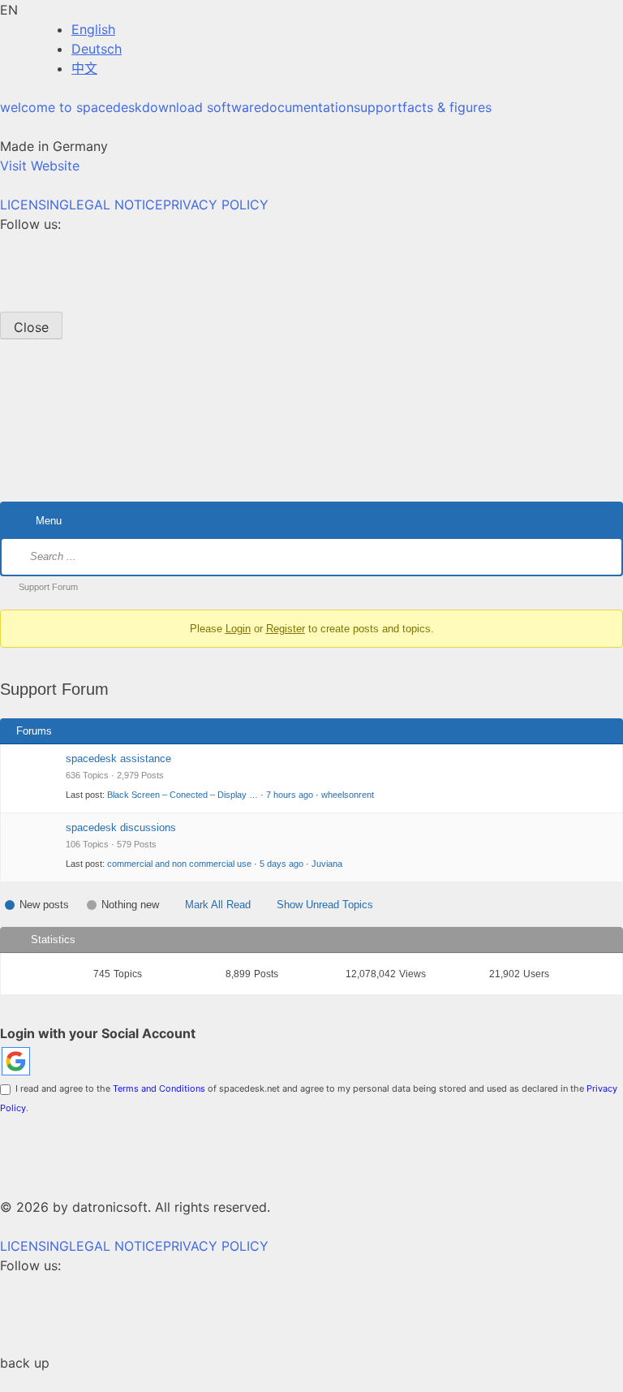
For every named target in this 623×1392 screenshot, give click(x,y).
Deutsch (96, 49)
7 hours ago (289, 794)
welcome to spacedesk (71, 107)
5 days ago (281, 863)
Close (31, 327)
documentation (307, 107)
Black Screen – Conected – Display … (182, 794)
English (93, 29)
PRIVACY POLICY (216, 204)
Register (285, 629)
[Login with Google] (16, 1061)
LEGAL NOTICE (116, 204)
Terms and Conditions (159, 1088)
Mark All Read (218, 905)
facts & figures (447, 107)
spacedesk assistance (118, 758)
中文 (84, 68)
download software (201, 107)
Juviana (327, 863)
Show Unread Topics (325, 905)
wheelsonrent (347, 794)
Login (238, 629)
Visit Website (39, 165)
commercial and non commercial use (179, 863)
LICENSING (34, 204)
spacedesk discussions (121, 827)
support (378, 107)
